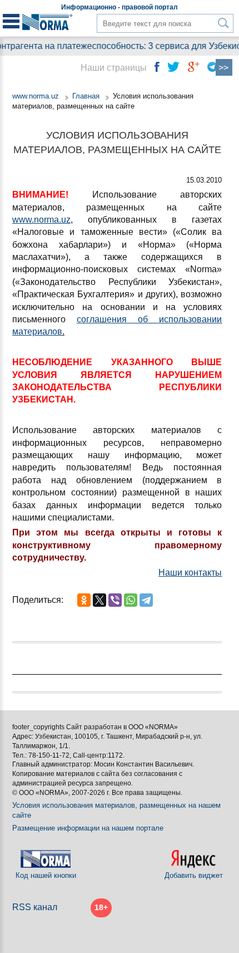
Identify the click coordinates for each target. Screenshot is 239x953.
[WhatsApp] (130, 600)
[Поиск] (224, 23)
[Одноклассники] (84, 600)
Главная (85, 96)
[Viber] (115, 600)
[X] (99, 600)
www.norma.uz (35, 96)
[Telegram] (146, 600)
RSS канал (34, 907)
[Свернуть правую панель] (224, 67)
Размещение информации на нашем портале (87, 828)
